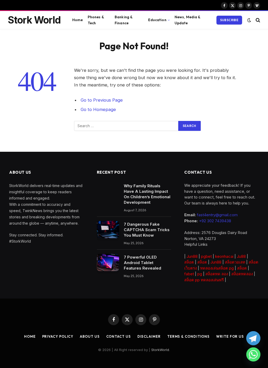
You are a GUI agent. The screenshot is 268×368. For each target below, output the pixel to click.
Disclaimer (149, 336)
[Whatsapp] (253, 354)
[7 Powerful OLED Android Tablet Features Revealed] (108, 262)
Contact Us (118, 336)
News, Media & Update (187, 20)
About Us (89, 336)
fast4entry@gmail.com (217, 214)
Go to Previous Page (102, 100)
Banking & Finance (123, 20)
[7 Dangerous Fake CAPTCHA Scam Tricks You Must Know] (108, 229)
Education (157, 19)
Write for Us (230, 336)
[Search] (257, 20)
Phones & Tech (96, 20)
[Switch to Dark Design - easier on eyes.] (249, 20)
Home (77, 19)
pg (199, 273)
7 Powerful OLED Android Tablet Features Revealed (142, 263)
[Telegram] (253, 338)
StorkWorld (160, 350)
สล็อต (189, 262)
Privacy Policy (58, 336)
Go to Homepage (98, 109)
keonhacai (224, 256)
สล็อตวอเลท (235, 262)
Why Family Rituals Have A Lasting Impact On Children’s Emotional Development (147, 194)
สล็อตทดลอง (242, 273)
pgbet (206, 256)
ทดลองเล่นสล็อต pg (217, 268)
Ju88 (241, 256)
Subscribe (229, 20)
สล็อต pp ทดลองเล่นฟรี (204, 279)
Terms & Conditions (188, 336)
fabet (189, 273)
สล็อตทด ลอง (216, 273)
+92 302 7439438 (215, 220)
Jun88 (192, 256)
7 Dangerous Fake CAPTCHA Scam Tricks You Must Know (147, 230)
